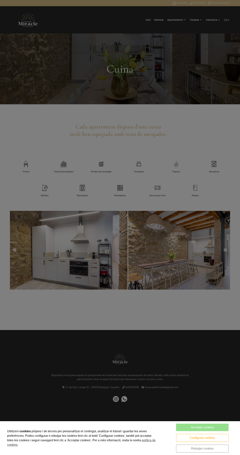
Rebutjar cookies (202, 448)
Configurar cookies (202, 437)
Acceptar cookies (202, 427)
